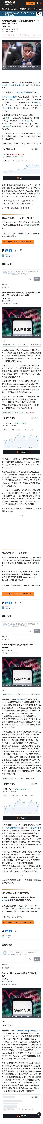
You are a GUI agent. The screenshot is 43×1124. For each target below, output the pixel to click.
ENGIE (8, 108)
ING (7, 118)
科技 (5, 85)
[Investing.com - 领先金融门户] (10, 3)
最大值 (31, 161)
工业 (11, 85)
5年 (26, 161)
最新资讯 (5, 9)
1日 (5, 161)
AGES (7, 126)
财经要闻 (23, 9)
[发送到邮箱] (20, 250)
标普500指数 (35, 828)
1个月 (13, 161)
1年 (22, 161)
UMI (10, 100)
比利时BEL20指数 (22, 92)
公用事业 (18, 85)
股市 (30, 9)
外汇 (35, 9)
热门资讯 (14, 9)
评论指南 (4, 284)
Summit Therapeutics (25, 1031)
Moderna (20, 699)
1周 (9, 161)
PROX (27, 121)
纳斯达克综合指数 (12, 828)
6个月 (18, 161)
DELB (37, 102)
